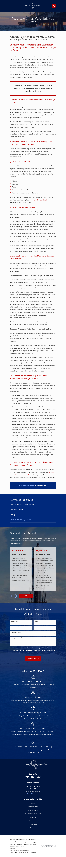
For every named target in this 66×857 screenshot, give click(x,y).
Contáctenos (33, 824)
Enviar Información (33, 658)
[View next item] (16, 596)
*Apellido (36, 621)
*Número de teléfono (16, 627)
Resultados (33, 817)
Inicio (33, 803)
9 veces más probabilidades (39, 200)
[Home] (32, 6)
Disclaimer (33, 828)
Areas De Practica (33, 810)
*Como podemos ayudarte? (17, 638)
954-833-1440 (33, 776)
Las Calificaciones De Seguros (33, 814)
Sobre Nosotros (33, 807)
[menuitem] (33, 504)
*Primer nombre (14, 621)
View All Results (26, 596)
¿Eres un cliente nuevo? (16, 632)
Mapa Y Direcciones (33, 794)
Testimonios (33, 821)
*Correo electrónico (39, 627)
